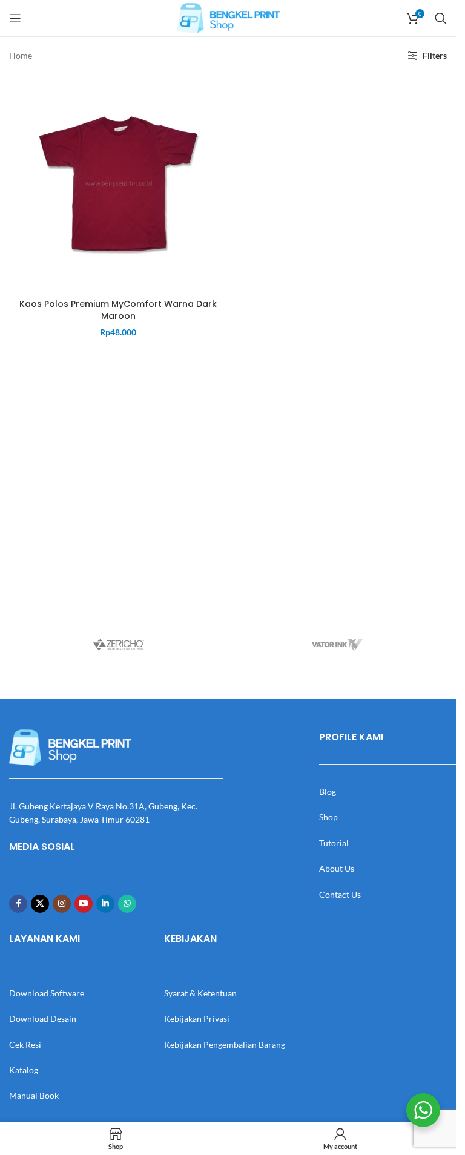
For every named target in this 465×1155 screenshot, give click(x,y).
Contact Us (340, 894)
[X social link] (40, 904)
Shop (328, 817)
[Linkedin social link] (105, 904)
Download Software (46, 993)
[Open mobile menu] (15, 18)
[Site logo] (228, 17)
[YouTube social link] (83, 904)
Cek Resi (25, 1044)
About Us (336, 868)
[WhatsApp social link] (127, 904)
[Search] (441, 18)
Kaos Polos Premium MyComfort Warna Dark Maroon (118, 310)
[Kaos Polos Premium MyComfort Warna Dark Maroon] (118, 183)
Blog (327, 791)
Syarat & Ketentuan (200, 993)
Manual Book (34, 1095)
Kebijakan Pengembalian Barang (224, 1044)
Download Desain (42, 1018)
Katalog (23, 1070)
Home (20, 55)
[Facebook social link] (18, 904)
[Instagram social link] (62, 904)
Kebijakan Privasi (196, 1018)
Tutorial (334, 843)
